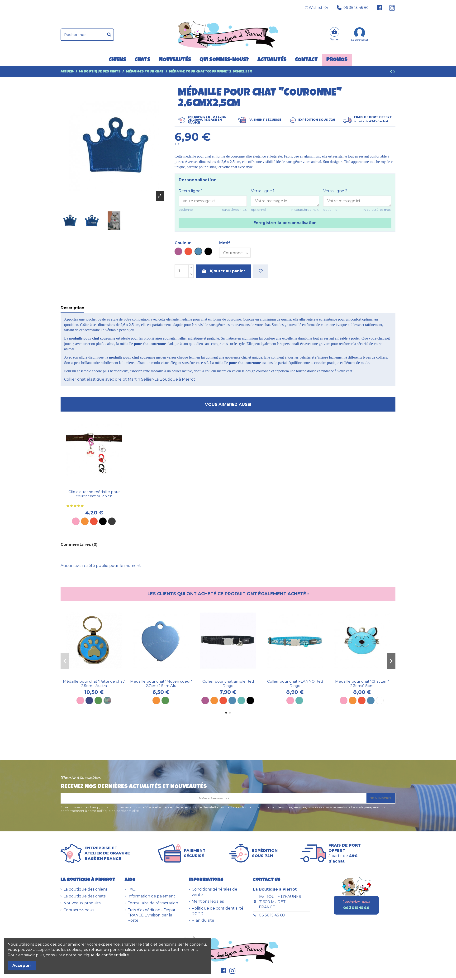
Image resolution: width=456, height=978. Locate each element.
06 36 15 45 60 (356, 7)
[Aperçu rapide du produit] (98, 485)
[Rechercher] (109, 35)
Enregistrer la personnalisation (285, 223)
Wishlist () (318, 7)
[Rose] (76, 521)
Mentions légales (208, 901)
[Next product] (394, 72)
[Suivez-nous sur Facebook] (379, 7)
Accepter (21, 965)
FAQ (132, 889)
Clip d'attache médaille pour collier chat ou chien (94, 493)
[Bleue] (371, 700)
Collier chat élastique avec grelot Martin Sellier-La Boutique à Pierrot (129, 379)
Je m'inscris (380, 798)
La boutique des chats (84, 896)
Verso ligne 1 (262, 191)
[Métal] (112, 521)
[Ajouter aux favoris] (260, 271)
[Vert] (98, 700)
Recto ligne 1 (191, 191)
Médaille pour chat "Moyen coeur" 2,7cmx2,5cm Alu (161, 683)
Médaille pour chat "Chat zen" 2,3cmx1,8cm (362, 683)
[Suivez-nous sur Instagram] (390, 7)
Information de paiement (151, 896)
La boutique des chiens (85, 889)
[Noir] (103, 521)
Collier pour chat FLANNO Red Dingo (295, 683)
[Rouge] (94, 521)
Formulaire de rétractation (153, 903)
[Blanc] (380, 700)
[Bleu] (232, 700)
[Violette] (205, 700)
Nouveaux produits (81, 903)
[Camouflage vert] (107, 700)
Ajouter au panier (227, 271)
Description (72, 308)
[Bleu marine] (89, 700)
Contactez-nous (78, 910)
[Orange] (85, 521)
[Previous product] (391, 72)
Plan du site (203, 920)
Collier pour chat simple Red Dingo (228, 683)
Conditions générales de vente (214, 892)
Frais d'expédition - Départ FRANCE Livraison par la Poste (152, 915)
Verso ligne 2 (335, 191)
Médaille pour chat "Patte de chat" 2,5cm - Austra (94, 683)
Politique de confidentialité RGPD (217, 911)
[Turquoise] (241, 700)
